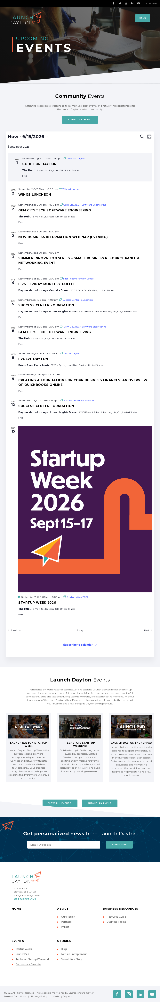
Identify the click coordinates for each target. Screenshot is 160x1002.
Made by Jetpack (62, 996)
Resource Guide (116, 916)
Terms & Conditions (15, 996)
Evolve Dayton (33, 359)
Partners (66, 921)
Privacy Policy (39, 996)
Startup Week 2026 (37, 602)
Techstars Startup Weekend (32, 959)
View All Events (60, 803)
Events (18, 941)
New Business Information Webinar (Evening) (63, 237)
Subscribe (151, 3)
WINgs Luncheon (34, 194)
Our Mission (68, 916)
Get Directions (25, 899)
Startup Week (24, 949)
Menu (142, 18)
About (63, 908)
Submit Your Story (71, 959)
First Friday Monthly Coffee (46, 284)
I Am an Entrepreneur (74, 954)
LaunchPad (22, 954)
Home (16, 908)
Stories (64, 941)
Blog (64, 949)
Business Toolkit (116, 921)
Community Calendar (28, 964)
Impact (65, 926)
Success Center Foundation (46, 305)
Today (80, 630)
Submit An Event (80, 119)
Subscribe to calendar (77, 644)
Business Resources (120, 908)
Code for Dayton (39, 164)
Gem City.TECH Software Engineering (54, 210)
